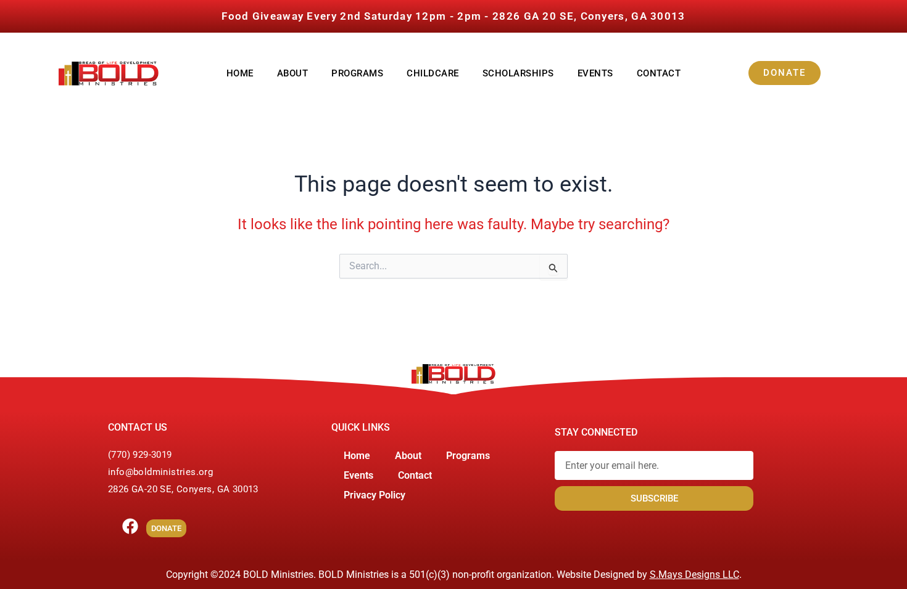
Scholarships (518, 73)
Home (240, 73)
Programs (357, 73)
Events (595, 73)
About (293, 73)
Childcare (433, 73)
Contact (659, 73)
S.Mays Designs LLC (694, 574)
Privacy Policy (374, 495)
